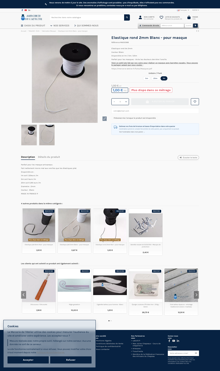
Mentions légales (104, 341)
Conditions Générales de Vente (109, 344)
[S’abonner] (196, 353)
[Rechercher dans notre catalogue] (127, 17)
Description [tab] (28, 157)
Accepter (28, 359)
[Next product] (198, 31)
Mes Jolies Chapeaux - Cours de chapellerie (147, 345)
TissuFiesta (138, 351)
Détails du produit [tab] (49, 157)
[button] (35, 25)
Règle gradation (74, 304)
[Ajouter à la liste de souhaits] (195, 101)
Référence (115, 42)
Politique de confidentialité (108, 346)
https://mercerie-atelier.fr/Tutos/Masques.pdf (131, 69)
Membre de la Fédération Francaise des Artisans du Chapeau (148, 355)
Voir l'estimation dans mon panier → (132, 132)
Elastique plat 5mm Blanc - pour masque (74, 245)
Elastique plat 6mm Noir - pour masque (39, 245)
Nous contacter (103, 349)
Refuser (70, 359)
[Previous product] (197, 31)
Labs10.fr (136, 341)
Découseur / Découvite (39, 304)
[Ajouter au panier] (195, 26)
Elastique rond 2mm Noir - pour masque (110, 245)
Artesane (137, 348)
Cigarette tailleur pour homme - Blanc (110, 304)
